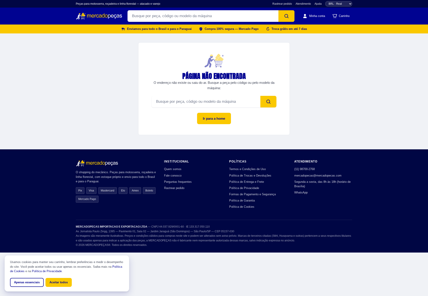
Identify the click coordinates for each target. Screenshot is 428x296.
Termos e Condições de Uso (247, 169)
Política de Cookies (241, 206)
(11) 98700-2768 (304, 169)
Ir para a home (214, 118)
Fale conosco (172, 175)
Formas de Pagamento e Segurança (252, 194)
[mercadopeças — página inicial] (99, 16)
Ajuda (318, 3)
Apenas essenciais (27, 282)
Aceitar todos (58, 282)
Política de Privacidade (244, 188)
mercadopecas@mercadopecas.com (318, 175)
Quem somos (172, 169)
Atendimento (303, 3)
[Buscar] (286, 16)
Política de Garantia (242, 200)
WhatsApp (301, 192)
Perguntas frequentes (178, 181)
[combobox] (203, 16)
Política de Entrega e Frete (246, 181)
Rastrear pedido (282, 3)
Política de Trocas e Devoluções (250, 175)
